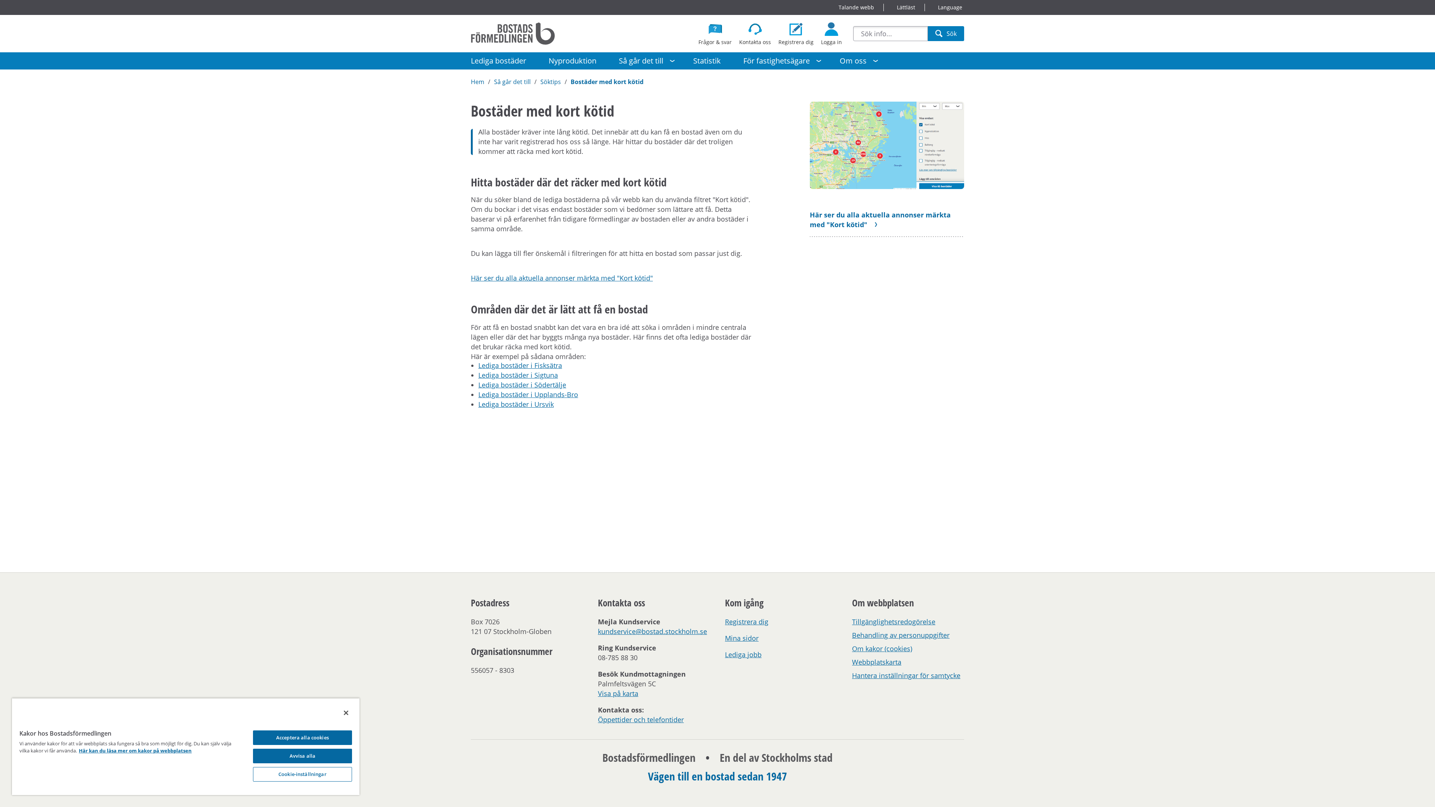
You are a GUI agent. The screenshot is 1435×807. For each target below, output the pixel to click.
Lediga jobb (743, 654)
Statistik (707, 61)
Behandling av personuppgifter (901, 635)
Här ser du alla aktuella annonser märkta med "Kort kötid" (562, 277)
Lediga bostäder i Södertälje (522, 384)
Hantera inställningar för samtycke (906, 675)
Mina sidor (742, 638)
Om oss (853, 61)
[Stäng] (346, 713)
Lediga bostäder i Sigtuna (518, 375)
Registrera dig (746, 621)
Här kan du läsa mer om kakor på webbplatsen (135, 750)
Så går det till (641, 61)
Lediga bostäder (498, 61)
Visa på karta (618, 693)
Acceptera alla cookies (302, 737)
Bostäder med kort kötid (607, 82)
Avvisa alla (302, 755)
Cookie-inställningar (302, 774)
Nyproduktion (572, 61)
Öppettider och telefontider (641, 719)
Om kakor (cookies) (882, 648)
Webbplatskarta (876, 662)
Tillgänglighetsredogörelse (893, 621)
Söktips (550, 82)
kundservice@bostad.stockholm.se (652, 631)
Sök (951, 35)
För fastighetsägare (776, 61)
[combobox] (890, 33)
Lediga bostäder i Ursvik (516, 404)
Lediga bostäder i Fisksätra (520, 365)
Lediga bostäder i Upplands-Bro (528, 394)
